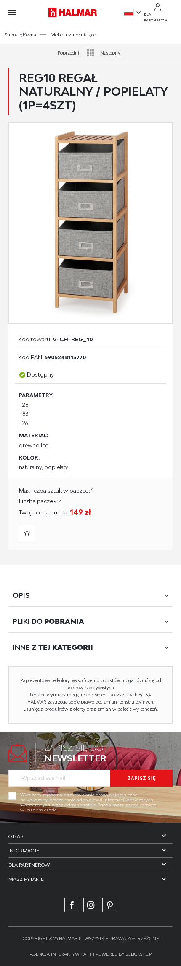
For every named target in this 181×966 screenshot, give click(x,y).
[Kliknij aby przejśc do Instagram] (90, 905)
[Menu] (16, 12)
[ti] (91, 953)
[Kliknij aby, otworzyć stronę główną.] (72, 12)
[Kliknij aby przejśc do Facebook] (71, 905)
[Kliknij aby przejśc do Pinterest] (109, 905)
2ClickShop (139, 953)
